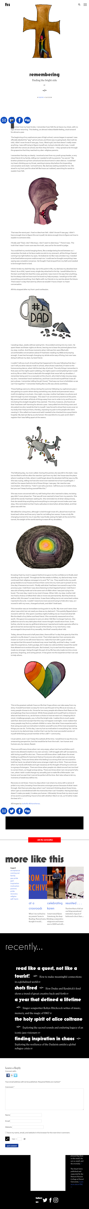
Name (7, 1115)
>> (81, 1164)
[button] (8, 1076)
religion (13, 896)
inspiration (14, 883)
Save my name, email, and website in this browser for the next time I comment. (38, 1133)
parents (13, 889)
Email (7, 1121)
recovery (14, 894)
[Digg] (27, 120)
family (12, 876)
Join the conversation (44, 840)
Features (41, 97)
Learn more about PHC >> (77, 1184)
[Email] (4, 120)
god (12, 881)
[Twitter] (12, 120)
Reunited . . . (73, 903)
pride (12, 891)
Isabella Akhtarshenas (31, 804)
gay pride (14, 878)
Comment (9, 1087)
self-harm (14, 899)
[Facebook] (19, 120)
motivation (14, 886)
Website (8, 1127)
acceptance (15, 870)
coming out (15, 873)
